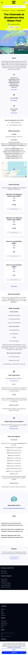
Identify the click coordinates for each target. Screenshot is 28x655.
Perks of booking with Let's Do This (14, 120)
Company (3, 606)
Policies (3, 618)
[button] (14, 169)
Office (2, 630)
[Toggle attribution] (25, 176)
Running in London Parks (7, 568)
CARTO (11, 176)
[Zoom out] (25, 165)
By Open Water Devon (15, 24)
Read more (13, 302)
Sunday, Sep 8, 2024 (14, 142)
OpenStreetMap (17, 176)
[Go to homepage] (14, 2)
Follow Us (3, 639)
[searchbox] (14, 6)
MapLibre (7, 176)
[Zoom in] (25, 163)
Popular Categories (6, 576)
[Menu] (5, 2)
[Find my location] (25, 167)
